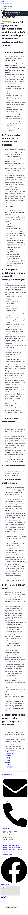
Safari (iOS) (10, 766)
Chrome (9, 755)
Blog (4, 8)
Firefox (9, 759)
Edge (8, 752)
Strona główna (7, 6)
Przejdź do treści (5, 1)
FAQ (4, 16)
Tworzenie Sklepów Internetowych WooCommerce (14, 14)
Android (9, 764)
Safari (8, 757)
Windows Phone (11, 767)
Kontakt (5, 19)
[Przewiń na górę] (2, 898)
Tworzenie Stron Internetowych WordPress (12, 12)
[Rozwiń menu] (1, 26)
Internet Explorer (11, 753)
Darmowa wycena (6, 22)
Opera (8, 760)
